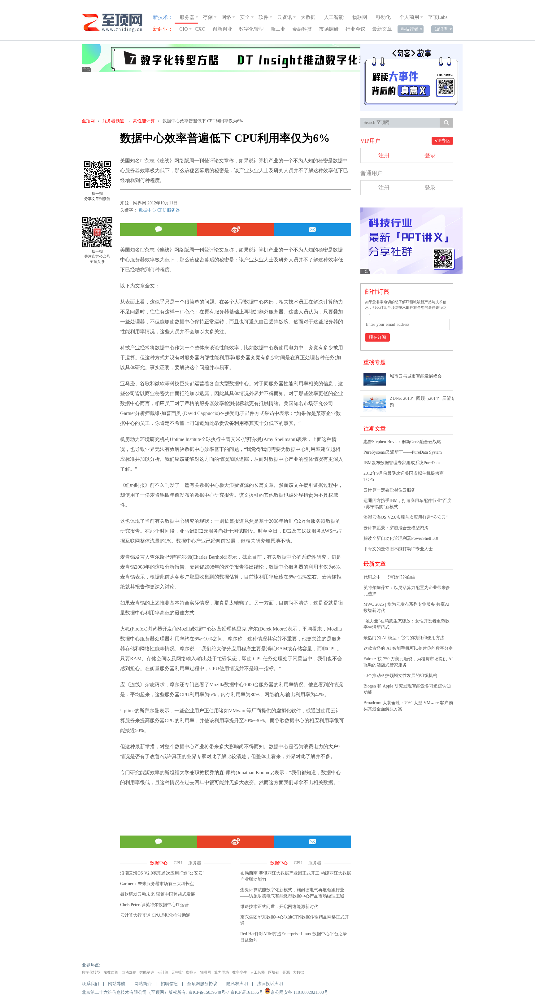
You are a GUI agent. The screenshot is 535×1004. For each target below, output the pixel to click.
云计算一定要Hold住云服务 (389, 490)
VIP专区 (442, 140)
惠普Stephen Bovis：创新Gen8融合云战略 (402, 441)
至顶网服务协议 (202, 983)
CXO (200, 29)
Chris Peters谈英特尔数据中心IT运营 (154, 904)
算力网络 (221, 972)
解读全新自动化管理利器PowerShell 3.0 (400, 538)
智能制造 (146, 972)
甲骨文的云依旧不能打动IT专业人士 (398, 549)
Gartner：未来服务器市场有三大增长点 (157, 883)
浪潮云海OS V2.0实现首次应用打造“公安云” (162, 873)
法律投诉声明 (270, 983)
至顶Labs (437, 17)
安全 (245, 17)
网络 (226, 17)
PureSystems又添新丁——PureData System (402, 452)
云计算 (162, 972)
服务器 (187, 17)
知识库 (441, 29)
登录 (430, 155)
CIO (183, 29)
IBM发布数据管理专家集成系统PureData (401, 463)
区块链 (273, 972)
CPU (161, 210)
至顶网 (88, 121)
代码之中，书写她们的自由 (389, 577)
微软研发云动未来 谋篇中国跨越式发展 (157, 894)
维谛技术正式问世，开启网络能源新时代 (279, 906)
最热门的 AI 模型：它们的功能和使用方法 (403, 637)
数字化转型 (251, 29)
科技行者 (409, 29)
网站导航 (116, 983)
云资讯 (284, 17)
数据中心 (147, 210)
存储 (208, 17)
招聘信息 (169, 983)
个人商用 (409, 17)
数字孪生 (239, 972)
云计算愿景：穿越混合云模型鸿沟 (395, 528)
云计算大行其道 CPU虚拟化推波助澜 (155, 915)
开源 (286, 972)
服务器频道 (113, 121)
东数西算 (110, 972)
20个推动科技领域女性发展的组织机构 (400, 675)
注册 (383, 155)
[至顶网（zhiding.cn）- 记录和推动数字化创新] (115, 23)
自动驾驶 (128, 972)
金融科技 (302, 29)
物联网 (359, 17)
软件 (263, 17)
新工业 (278, 29)
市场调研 (329, 29)
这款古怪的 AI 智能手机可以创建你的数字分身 (408, 648)
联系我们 (90, 983)
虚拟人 (191, 972)
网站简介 (143, 983)
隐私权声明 (237, 983)
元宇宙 (177, 972)
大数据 (308, 17)
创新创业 (222, 29)
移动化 (383, 17)
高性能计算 (144, 121)
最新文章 (382, 29)
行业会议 (355, 29)
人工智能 (334, 17)
